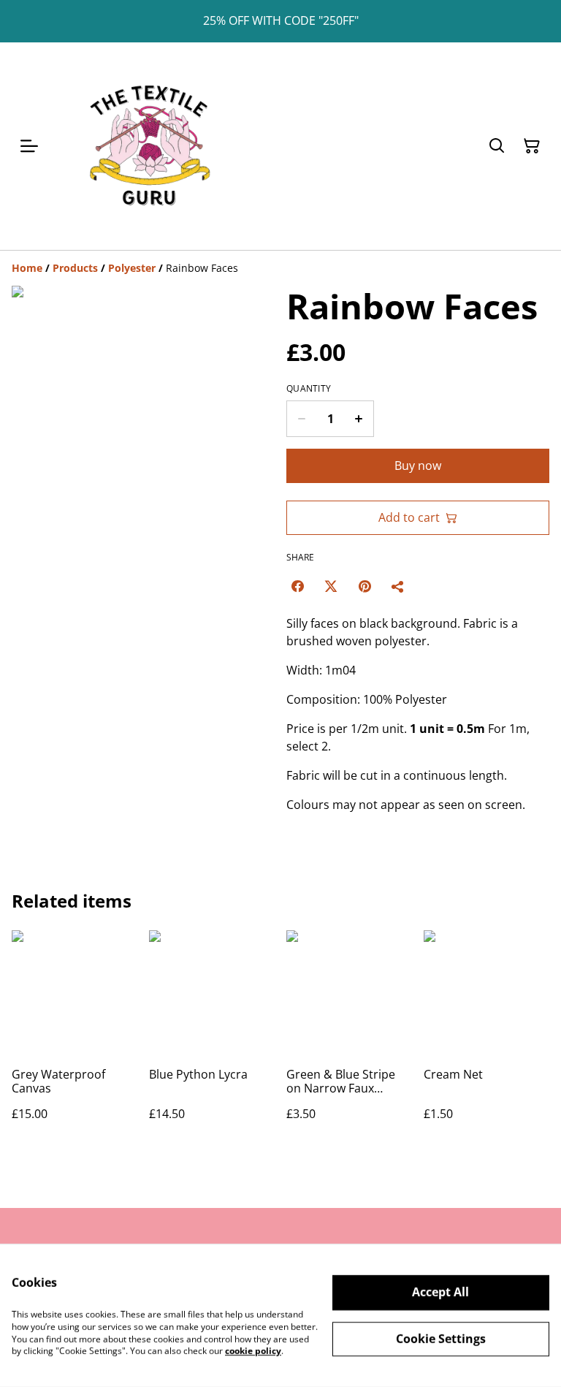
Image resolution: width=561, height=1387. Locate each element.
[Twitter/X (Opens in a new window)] (331, 586)
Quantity (308, 389)
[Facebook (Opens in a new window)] (297, 586)
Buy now (417, 465)
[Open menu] (29, 146)
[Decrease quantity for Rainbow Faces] (301, 418)
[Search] (496, 146)
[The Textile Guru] (149, 146)
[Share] (398, 586)
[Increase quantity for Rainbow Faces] (359, 418)
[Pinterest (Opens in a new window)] (364, 586)
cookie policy (253, 1351)
